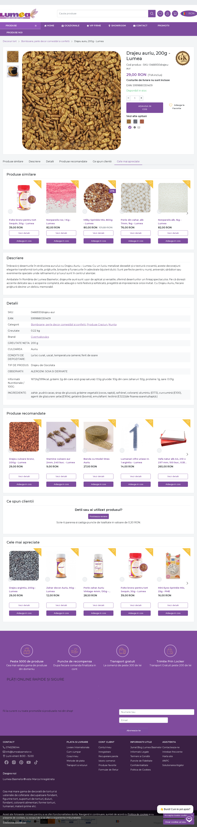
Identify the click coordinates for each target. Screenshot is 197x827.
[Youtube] (28, 762)
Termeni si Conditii (140, 756)
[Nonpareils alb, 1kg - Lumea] (173, 198)
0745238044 (12, 747)
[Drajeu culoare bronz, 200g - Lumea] (142, 121)
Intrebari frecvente (172, 751)
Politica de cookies (138, 814)
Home (50, 25)
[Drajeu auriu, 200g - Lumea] (129, 121)
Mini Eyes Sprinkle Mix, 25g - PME (171, 589)
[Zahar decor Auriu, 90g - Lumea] (61, 566)
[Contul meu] (168, 13)
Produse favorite (107, 765)
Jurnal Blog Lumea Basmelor (146, 747)
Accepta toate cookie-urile (179, 815)
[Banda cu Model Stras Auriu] (98, 437)
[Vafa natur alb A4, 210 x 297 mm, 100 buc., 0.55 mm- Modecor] (173, 437)
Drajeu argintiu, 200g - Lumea (22, 589)
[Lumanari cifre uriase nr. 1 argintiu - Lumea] (136, 437)
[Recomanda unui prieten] (140, 127)
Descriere (34, 161)
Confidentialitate (139, 765)
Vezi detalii (24, 233)
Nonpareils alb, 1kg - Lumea (169, 221)
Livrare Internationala (78, 747)
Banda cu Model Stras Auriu (96, 460)
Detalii (50, 161)
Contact (141, 25)
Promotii (163, 25)
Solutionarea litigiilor (173, 765)
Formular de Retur (108, 769)
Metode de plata (75, 760)
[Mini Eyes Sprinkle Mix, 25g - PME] (173, 566)
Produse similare (13, 161)
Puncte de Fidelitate (141, 760)
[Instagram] (14, 762)
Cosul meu (72, 756)
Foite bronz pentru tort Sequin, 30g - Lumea (22, 221)
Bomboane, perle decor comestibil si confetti (45, 41)
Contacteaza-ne (171, 747)
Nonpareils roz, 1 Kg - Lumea (58, 221)
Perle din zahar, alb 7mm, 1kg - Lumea (132, 221)
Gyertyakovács (40, 336)
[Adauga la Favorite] (36, 184)
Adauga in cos (144, 107)
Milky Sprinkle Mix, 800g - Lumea (98, 221)
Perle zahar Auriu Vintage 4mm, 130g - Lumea (96, 589)
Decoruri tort (10, 41)
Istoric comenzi (106, 760)
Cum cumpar (74, 751)
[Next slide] (187, 213)
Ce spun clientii (102, 161)
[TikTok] (36, 762)
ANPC (165, 760)
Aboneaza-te (134, 730)
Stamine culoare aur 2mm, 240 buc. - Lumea (60, 460)
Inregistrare (104, 751)
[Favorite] (160, 13)
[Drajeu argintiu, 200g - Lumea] (135, 121)
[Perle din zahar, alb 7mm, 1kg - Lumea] (136, 198)
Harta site (167, 756)
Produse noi (14, 32)
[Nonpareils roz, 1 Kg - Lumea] (61, 198)
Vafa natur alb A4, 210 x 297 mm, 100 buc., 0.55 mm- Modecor (172, 460)
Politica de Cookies (140, 769)
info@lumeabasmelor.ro (19, 751)
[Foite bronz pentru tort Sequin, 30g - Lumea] (24, 198)
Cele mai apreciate (128, 161)
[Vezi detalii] (10, 211)
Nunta (113, 324)
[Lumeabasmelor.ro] (26, 13)
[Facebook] (6, 762)
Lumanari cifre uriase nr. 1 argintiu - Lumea (135, 460)
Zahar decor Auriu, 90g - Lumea (60, 589)
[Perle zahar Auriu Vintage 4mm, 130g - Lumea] (98, 566)
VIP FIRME (95, 25)
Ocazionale (71, 25)
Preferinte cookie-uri (14, 822)
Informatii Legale (139, 751)
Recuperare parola (108, 756)
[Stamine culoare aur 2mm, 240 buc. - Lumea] (61, 437)
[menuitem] (13, 57)
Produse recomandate (73, 161)
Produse (11, 25)
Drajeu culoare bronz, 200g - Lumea (21, 460)
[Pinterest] (21, 762)
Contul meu (104, 747)
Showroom (118, 25)
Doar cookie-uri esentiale (178, 822)
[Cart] (175, 13)
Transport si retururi (77, 765)
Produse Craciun (97, 324)
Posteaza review (98, 516)
